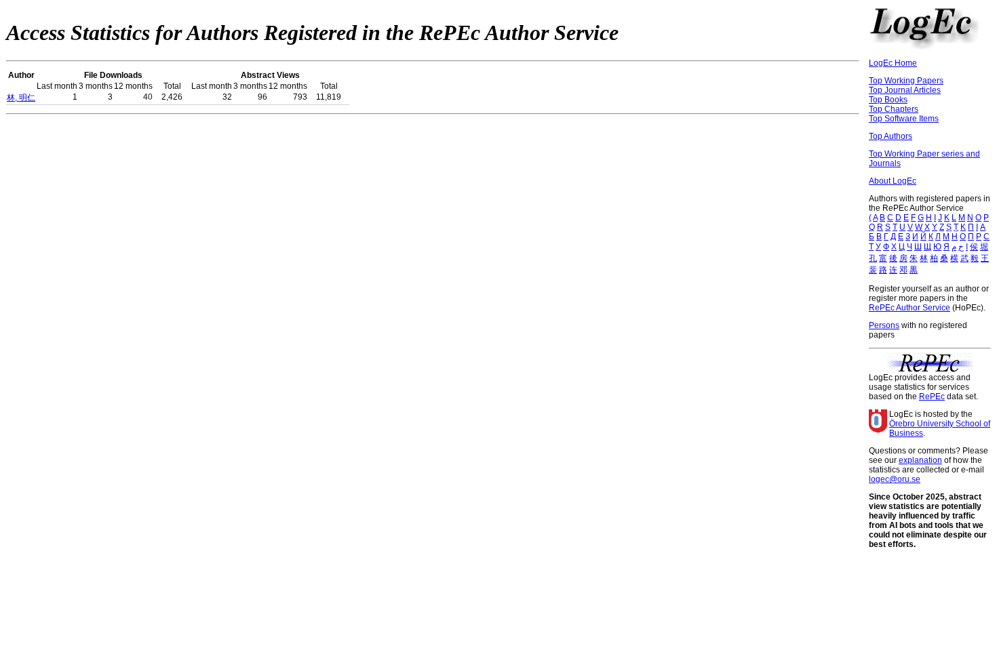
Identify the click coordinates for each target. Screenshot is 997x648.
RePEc (932, 396)
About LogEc (892, 181)
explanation (920, 460)
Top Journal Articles (905, 90)
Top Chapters (893, 109)
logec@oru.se (894, 479)
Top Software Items (904, 118)
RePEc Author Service (909, 307)
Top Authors (890, 136)
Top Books (888, 99)
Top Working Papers (906, 80)
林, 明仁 (21, 97)
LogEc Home (893, 63)
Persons (884, 325)
